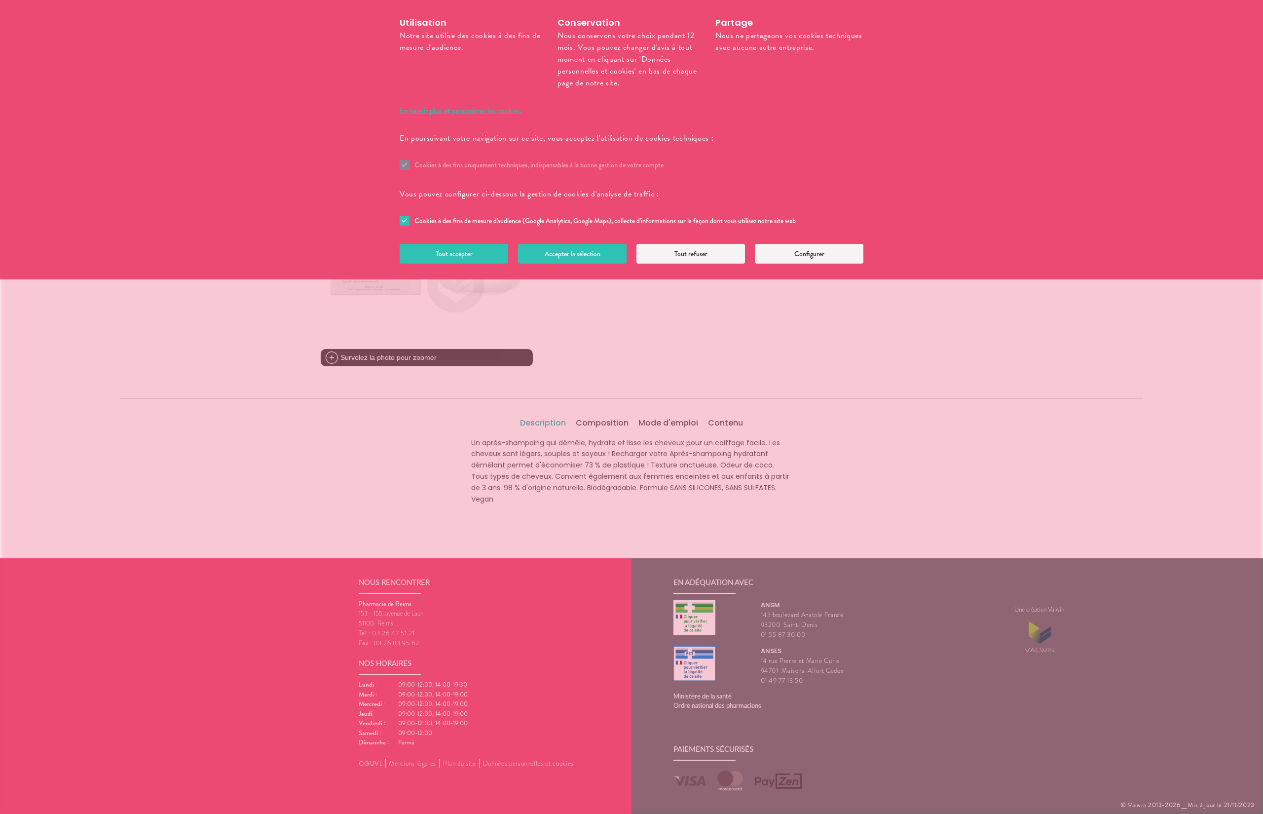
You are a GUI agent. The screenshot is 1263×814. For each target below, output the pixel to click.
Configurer (809, 254)
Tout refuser (690, 254)
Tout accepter (454, 254)
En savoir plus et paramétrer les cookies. (461, 110)
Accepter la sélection (572, 254)
